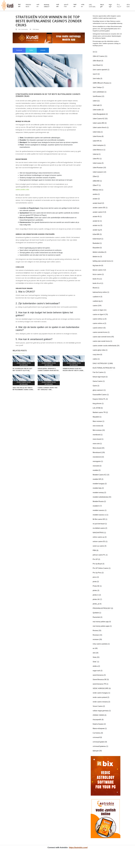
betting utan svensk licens (102, 261)
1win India (96, 78)
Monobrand (97, 452)
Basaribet (96, 248)
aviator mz (96, 225)
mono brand (97, 439)
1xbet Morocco (98, 150)
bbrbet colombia (98, 252)
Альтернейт (97, 719)
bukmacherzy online (100, 292)
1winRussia (97, 96)
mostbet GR (97, 479)
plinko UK (96, 599)
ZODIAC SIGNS (98, 715)
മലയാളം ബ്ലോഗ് (46, 5)
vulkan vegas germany (101, 711)
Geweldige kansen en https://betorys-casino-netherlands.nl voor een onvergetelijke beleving (107, 22)
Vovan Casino (98, 706)
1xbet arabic (97, 110)
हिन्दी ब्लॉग (19, 5)
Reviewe (96, 635)
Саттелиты (97, 733)
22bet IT (95, 185)
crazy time (96, 354)
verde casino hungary (100, 693)
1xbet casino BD (98, 123)
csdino (95, 359)
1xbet (95, 101)
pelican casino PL (99, 555)
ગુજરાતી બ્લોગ (66, 5)
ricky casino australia (100, 644)
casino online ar (98, 323)
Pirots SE (96, 586)
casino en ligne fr (99, 314)
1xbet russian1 (98, 172)
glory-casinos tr (98, 390)
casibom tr (96, 296)
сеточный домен (99, 742)
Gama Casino (97, 381)
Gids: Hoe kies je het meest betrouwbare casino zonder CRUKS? (24, 389)
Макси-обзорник (98, 728)
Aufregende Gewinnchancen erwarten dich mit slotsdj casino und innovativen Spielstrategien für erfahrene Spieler (107, 36)
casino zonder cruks (22, 189)
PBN (94, 550)
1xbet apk (96, 105)
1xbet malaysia (98, 145)
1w (94, 52)
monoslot (96, 466)
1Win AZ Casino (98, 56)
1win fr (95, 74)
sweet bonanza (98, 675)
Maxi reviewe (97, 421)
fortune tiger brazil (99, 377)
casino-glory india (99, 350)
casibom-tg (96, 301)
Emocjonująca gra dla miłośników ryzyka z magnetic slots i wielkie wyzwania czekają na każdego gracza (106, 43)
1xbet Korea (97, 136)
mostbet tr (96, 506)
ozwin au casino (98, 546)
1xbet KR (96, 141)
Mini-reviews (97, 430)
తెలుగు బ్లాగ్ (102, 5)
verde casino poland (100, 697)
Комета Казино (98, 724)
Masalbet (96, 417)
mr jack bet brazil (99, 524)
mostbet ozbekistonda (100, 497)
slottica (95, 666)
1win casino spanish (100, 69)
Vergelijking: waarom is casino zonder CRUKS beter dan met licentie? (48, 369)
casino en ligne (98, 310)
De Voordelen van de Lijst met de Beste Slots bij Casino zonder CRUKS (22, 369)
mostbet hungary (98, 483)
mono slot (96, 443)
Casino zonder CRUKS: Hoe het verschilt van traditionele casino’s (47, 389)
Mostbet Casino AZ (99, 475)
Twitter (31, 50)
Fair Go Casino (98, 372)
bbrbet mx (96, 256)
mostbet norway (98, 492)
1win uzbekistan (98, 92)
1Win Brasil (97, 61)
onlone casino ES (99, 541)
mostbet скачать (98, 510)
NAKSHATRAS (98, 532)
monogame (97, 461)
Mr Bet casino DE (99, 519)
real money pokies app (101, 621)
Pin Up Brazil (97, 564)
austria (95, 194)
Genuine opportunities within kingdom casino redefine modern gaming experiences (107, 17)
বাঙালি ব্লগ (38, 5)
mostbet (95, 470)
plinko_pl (96, 604)
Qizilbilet (96, 613)
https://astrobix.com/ (78, 847)
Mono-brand (97, 448)
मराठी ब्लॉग (57, 5)
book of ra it (97, 283)
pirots (95, 581)
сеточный (96, 737)
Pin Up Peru (97, 573)
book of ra (96, 279)
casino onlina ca (98, 319)
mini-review (97, 426)
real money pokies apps (101, 626)
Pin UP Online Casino (100, 568)
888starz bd (97, 190)
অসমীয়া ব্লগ (82, 5)
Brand (95, 288)
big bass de (97, 265)
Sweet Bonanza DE (100, 679)
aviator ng (96, 230)
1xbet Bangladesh (99, 114)
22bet (95, 176)
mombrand (96, 434)
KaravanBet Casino (99, 394)
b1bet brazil (97, 239)
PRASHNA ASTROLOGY (102, 608)
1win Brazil (97, 65)
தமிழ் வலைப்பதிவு (92, 5)
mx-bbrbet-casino (99, 528)
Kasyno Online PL (99, 399)
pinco (95, 577)
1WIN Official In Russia (101, 83)
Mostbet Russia (98, 501)
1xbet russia (97, 163)
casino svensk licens (100, 332)
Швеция (96, 751)
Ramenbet (96, 617)
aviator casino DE (99, 207)
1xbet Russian (98, 167)
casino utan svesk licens (101, 341)
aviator (95, 199)
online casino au (98, 537)
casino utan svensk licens (102, 337)
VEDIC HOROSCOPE (100, 688)
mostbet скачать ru (99, 515)
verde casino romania (100, 702)
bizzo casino (97, 274)
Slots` (95, 662)
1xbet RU (96, 158)
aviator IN (96, 216)
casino (95, 305)
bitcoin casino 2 (98, 270)
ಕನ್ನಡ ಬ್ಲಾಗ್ (110, 5)
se (93, 648)
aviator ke (96, 221)
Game (95, 386)
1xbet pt (95, 154)
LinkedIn (42, 50)
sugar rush (96, 670)
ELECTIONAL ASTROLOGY (103, 368)
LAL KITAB (96, 408)
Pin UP (95, 559)
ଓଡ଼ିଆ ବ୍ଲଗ (128, 5)
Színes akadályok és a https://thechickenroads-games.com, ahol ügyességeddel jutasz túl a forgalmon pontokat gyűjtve (107, 28)
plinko (95, 590)
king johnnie (97, 403)
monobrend (97, 457)
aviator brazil (97, 203)
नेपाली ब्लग (75, 5)
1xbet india (96, 132)
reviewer (96, 639)
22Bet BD (96, 181)
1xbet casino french (99, 127)
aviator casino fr (98, 212)
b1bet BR (96, 234)
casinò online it (98, 328)
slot (94, 653)
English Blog (28, 5)
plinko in (96, 595)
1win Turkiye (97, 87)
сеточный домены (99, 746)
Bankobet (96, 243)
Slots (94, 657)
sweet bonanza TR (99, 684)
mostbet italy (97, 488)
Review (95, 630)
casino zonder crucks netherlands (24, 364)
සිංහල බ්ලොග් (119, 5)
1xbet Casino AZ (98, 118)
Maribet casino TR (99, 412)
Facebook (19, 50)
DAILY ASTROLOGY (100, 363)
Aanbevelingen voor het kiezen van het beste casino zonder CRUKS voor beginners (73, 369)
